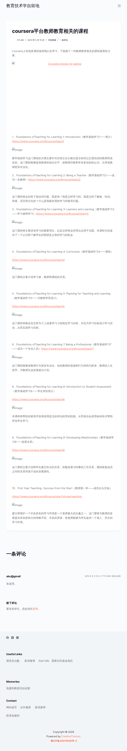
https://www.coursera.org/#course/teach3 (62, 213)
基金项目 (67, 660)
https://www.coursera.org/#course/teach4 (38, 260)
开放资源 (52, 40)
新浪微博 (30, 660)
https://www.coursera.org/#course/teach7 (67, 348)
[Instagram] (17, 637)
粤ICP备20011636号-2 (63, 740)
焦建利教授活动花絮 (18, 688)
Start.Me (43, 660)
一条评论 (64, 40)
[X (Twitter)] (12, 637)
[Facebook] (7, 637)
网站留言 (11, 707)
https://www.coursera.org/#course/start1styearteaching (47, 496)
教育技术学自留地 (22, 5)
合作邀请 (25, 707)
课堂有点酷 (13, 660)
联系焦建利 (13, 715)
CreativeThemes (71, 736)
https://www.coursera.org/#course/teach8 (38, 450)
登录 (35, 608)
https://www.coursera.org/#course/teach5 (38, 306)
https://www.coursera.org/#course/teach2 (54, 179)
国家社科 (57, 660)
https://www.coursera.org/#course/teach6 (38, 399)
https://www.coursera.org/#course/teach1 (38, 141)
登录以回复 (116, 576)
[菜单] (119, 5)
